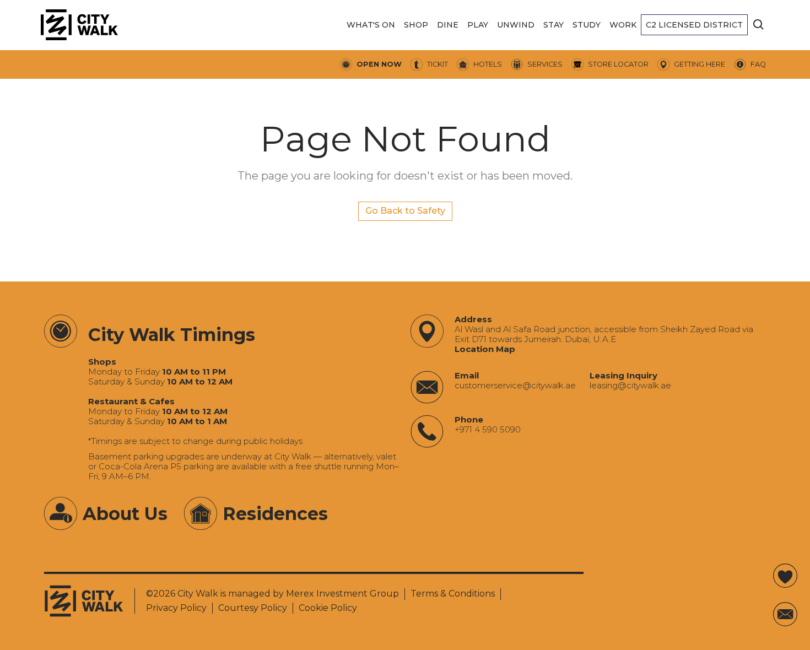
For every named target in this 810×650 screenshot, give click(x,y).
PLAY (477, 25)
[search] (759, 25)
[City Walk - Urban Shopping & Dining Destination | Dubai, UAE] (79, 25)
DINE (447, 25)
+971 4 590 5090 (488, 430)
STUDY (587, 25)
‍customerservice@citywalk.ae (515, 386)
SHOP (416, 25)
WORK (622, 25)
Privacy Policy (176, 608)
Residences (275, 513)
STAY (553, 25)
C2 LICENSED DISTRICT (694, 25)
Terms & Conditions (453, 593)
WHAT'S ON (371, 25)
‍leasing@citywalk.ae (630, 386)
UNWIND (515, 25)
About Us (125, 513)
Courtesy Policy (252, 608)
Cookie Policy (328, 608)
